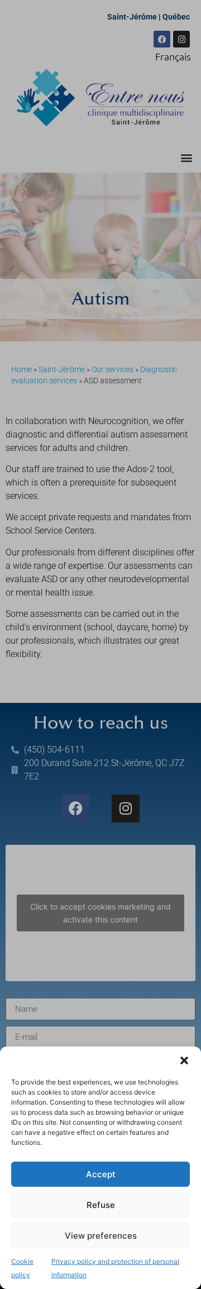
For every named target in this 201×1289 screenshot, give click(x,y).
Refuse (101, 1205)
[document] (100, 644)
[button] (184, 1060)
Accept (101, 1174)
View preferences (101, 1235)
